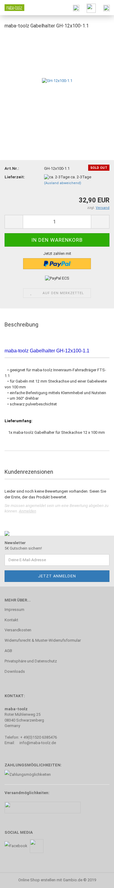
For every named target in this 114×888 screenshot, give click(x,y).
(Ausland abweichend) (62, 183)
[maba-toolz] (12, 7)
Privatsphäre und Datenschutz (31, 661)
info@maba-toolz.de (37, 742)
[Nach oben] (97, 878)
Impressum (14, 609)
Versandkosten (18, 630)
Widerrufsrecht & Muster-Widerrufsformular (43, 640)
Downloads (15, 671)
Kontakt (11, 620)
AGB (8, 650)
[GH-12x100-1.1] (57, 80)
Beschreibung (21, 324)
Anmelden (27, 511)
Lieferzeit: (15, 177)
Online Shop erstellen (37, 880)
